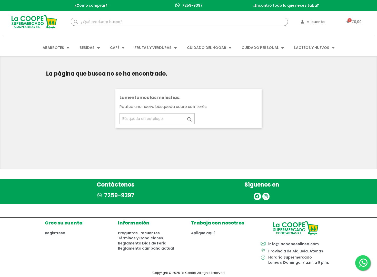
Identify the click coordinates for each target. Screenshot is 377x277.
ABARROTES (53, 47)
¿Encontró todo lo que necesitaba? (286, 5)
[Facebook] (257, 196)
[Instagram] (266, 196)
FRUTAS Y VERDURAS (153, 47)
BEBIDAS (87, 47)
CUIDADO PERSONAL (260, 47)
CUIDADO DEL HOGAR (206, 47)
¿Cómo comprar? (90, 5)
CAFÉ (114, 47)
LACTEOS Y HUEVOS (311, 47)
